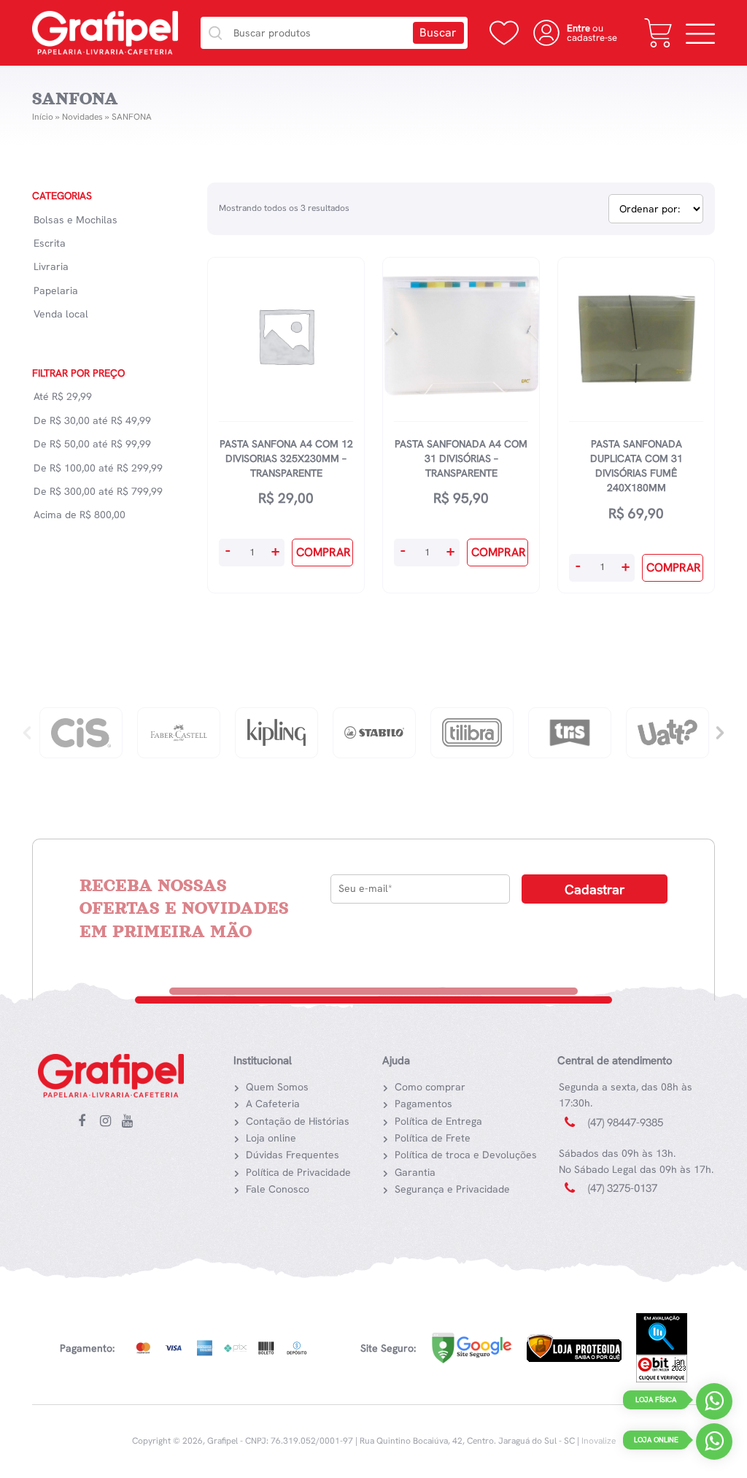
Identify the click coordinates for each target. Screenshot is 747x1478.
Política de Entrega (438, 1121)
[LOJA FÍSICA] (714, 1404)
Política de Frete (433, 1137)
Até (63, 396)
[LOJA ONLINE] (714, 1444)
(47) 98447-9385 (625, 1122)
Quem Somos (277, 1086)
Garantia (415, 1172)
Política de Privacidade (298, 1172)
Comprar (323, 552)
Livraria (51, 266)
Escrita (50, 243)
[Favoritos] (504, 32)
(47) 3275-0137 (622, 1188)
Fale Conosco (277, 1189)
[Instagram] (108, 1121)
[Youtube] (130, 1121)
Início (42, 117)
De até (92, 420)
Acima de (79, 514)
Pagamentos (423, 1103)
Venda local (61, 313)
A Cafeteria (273, 1103)
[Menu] (700, 32)
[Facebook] (87, 1121)
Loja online (271, 1137)
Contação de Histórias (297, 1121)
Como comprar (430, 1086)
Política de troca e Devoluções (466, 1154)
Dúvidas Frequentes (292, 1154)
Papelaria (56, 290)
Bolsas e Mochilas (75, 219)
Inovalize (598, 1441)
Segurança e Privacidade (452, 1189)
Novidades (82, 117)
